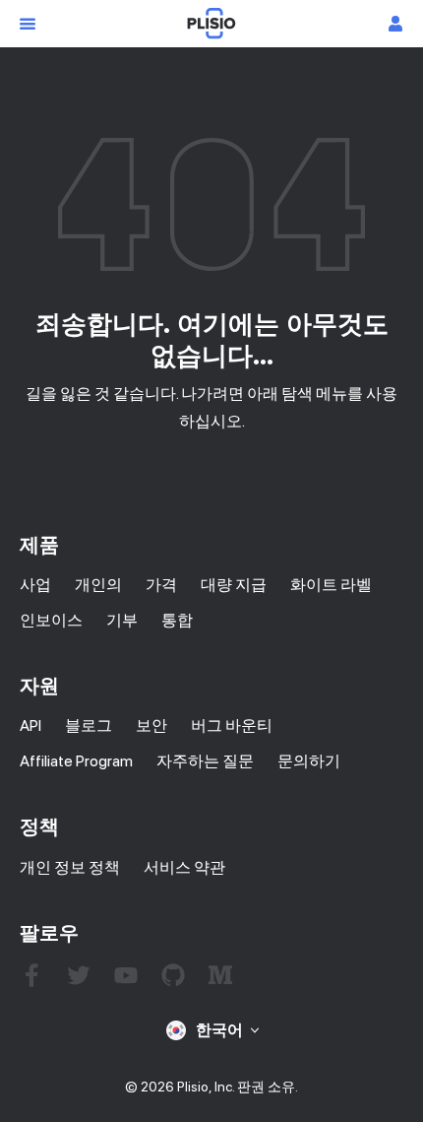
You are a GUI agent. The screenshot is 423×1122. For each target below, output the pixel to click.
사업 (35, 584)
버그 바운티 (231, 725)
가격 (161, 584)
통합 (177, 620)
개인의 (98, 584)
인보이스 (51, 620)
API (30, 725)
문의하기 (308, 761)
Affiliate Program (76, 761)
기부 (122, 620)
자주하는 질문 (205, 761)
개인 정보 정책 (70, 867)
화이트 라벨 (331, 584)
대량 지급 (234, 584)
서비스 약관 (184, 867)
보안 (151, 725)
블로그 (88, 725)
